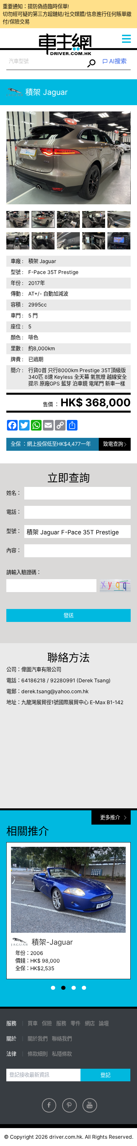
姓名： (13, 493)
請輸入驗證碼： (23, 572)
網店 (90, 1023)
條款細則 (38, 1054)
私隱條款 (62, 1054)
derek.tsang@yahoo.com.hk (54, 691)
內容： (13, 550)
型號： (13, 531)
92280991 (62, 680)
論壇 (104, 1023)
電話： (13, 512)
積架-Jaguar (51, 942)
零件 (75, 1023)
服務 (61, 1023)
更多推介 (110, 817)
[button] (18, 219)
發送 (68, 615)
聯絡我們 (62, 1039)
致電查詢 (113, 444)
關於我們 (38, 1039)
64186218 (33, 680)
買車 (33, 1023)
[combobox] (45, 61)
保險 (47, 1023)
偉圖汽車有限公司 (41, 669)
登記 (105, 1075)
